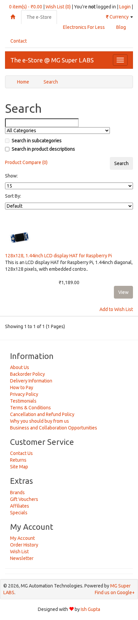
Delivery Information (31, 380)
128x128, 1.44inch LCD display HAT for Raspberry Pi (58, 255)
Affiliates (19, 506)
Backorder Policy (27, 374)
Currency (118, 16)
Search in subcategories (37, 140)
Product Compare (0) (26, 162)
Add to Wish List (116, 309)
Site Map (19, 466)
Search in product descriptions (43, 149)
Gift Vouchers (24, 499)
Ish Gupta (90, 609)
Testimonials (23, 401)
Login (125, 6)
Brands (17, 492)
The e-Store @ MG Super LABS (52, 60)
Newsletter (21, 558)
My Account (22, 538)
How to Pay (21, 387)
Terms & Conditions (30, 407)
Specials (18, 512)
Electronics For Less (84, 27)
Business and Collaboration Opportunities (53, 427)
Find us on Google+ (115, 592)
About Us (19, 367)
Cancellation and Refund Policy (42, 414)
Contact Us (21, 453)
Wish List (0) (58, 6)
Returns (18, 460)
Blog (121, 27)
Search (51, 82)
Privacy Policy (24, 394)
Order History (24, 545)
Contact (18, 41)
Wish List (19, 551)
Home (23, 82)
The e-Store (39, 17)
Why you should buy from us (39, 421)
